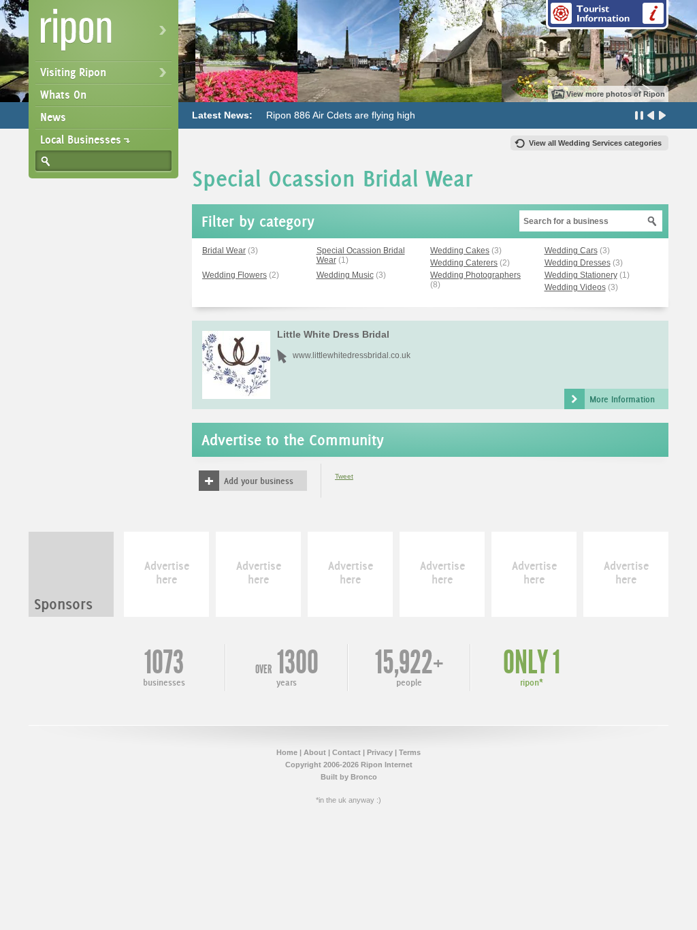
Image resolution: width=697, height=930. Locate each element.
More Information (622, 399)
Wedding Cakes (459, 250)
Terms (410, 752)
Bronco (364, 777)
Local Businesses (80, 139)
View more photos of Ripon (615, 94)
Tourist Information (607, 14)
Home (286, 752)
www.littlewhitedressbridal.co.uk (351, 355)
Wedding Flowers (234, 275)
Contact (346, 752)
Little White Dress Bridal (333, 334)
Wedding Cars (571, 250)
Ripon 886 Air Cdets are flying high (340, 115)
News (53, 117)
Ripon (106, 34)
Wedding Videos (575, 287)
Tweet (344, 476)
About (315, 752)
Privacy (380, 752)
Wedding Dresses (578, 263)
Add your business (258, 480)
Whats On (63, 94)
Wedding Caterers (464, 263)
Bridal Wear (224, 250)
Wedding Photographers (475, 275)
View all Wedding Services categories (595, 143)
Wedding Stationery (581, 275)
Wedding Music (345, 275)
